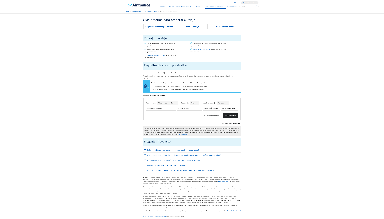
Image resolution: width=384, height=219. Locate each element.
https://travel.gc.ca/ (223, 181)
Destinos (198, 6)
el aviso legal (183, 134)
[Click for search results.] (256, 6)
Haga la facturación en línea (156, 55)
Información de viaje (214, 7)
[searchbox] (249, 6)
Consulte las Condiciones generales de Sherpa (155, 216)
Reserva (162, 6)
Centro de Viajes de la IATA (234, 211)
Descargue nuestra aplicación (201, 49)
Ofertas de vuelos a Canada (180, 6)
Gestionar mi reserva (249, 3)
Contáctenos (232, 6)
